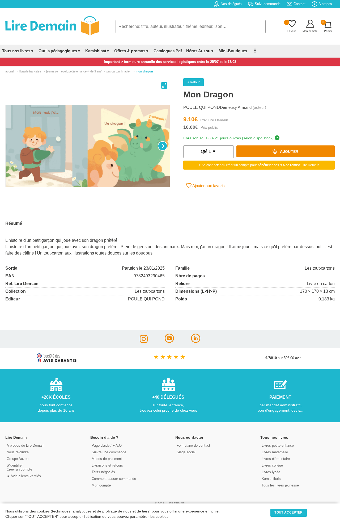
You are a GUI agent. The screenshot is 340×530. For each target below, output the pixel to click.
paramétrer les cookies (149, 517)
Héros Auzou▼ (200, 51)
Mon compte (101, 485)
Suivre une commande (109, 452)
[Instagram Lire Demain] (144, 341)
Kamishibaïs (271, 479)
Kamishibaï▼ (97, 51)
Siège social (186, 452)
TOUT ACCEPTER (288, 512)
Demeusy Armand (236, 107)
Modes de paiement (107, 459)
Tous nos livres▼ (18, 51)
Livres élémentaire (276, 459)
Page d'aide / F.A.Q (107, 445)
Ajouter (289, 152)
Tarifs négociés (103, 472)
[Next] (162, 146)
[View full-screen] (164, 85)
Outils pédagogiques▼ (60, 51)
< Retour (193, 82)
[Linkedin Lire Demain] (195, 341)
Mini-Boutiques (233, 51)
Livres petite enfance (278, 445)
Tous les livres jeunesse (280, 485)
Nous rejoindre (18, 452)
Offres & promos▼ (131, 51)
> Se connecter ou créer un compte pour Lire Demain (259, 165)
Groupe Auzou (17, 459)
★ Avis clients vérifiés (24, 476)
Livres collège (272, 465)
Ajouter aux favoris (208, 185)
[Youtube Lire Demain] (169, 341)
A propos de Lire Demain (25, 445)
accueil (9, 71)
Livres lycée (271, 472)
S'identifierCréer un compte (19, 467)
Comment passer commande (114, 479)
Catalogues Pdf (168, 51)
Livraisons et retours (107, 465)
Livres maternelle (275, 452)
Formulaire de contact (193, 445)
